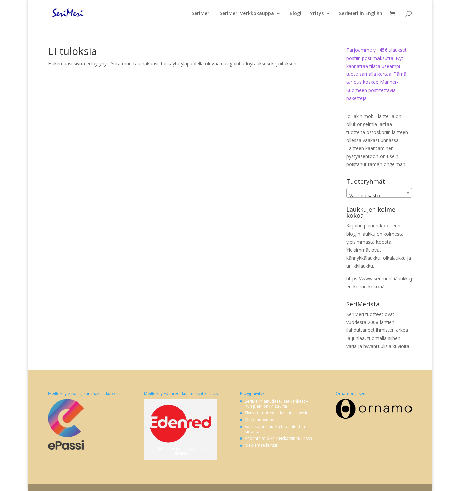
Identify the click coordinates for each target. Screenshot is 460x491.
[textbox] (379, 195)
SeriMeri (201, 13)
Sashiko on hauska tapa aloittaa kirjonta (275, 429)
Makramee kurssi (261, 445)
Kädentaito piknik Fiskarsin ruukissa (278, 438)
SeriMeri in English (360, 13)
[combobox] (379, 193)
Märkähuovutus (259, 420)
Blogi (295, 13)
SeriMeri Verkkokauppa (247, 13)
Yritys (317, 13)
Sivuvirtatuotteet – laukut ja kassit (276, 413)
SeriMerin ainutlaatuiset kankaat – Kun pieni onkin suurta (276, 403)
